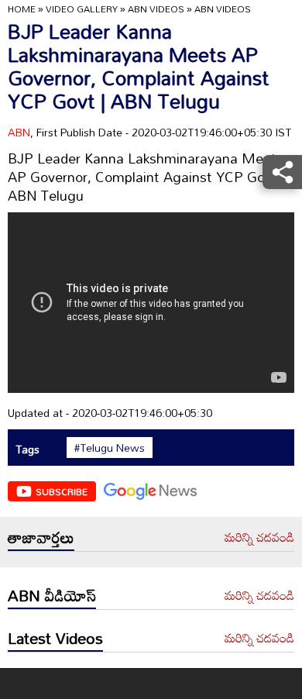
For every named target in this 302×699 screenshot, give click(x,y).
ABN (19, 132)
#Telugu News (109, 447)
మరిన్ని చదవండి (259, 538)
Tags (27, 449)
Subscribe (62, 491)
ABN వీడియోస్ (52, 595)
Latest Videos (55, 637)
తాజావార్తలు (41, 537)
